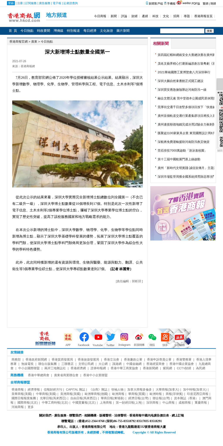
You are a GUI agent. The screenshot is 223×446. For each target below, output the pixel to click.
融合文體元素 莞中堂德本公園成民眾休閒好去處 (190, 98)
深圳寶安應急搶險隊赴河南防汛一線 (182, 89)
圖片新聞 (123, 30)
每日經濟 (89, 30)
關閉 (220, 150)
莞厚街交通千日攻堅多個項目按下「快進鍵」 (188, 107)
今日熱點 (27, 30)
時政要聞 (43, 30)
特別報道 (73, 30)
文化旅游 (106, 30)
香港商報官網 (18, 41)
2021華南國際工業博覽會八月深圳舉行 (184, 72)
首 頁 (13, 30)
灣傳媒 (58, 30)
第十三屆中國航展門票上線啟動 (179, 159)
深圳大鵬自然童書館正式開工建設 (180, 81)
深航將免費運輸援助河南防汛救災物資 (183, 142)
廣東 (34, 41)
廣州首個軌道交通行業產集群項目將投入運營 (188, 115)
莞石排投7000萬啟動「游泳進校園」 (182, 150)
